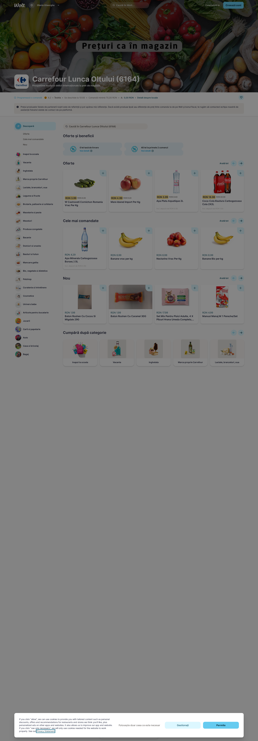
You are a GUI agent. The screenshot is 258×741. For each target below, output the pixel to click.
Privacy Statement (46, 731)
